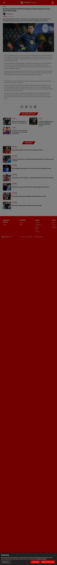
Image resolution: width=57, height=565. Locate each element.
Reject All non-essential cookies (48, 561)
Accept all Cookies (35, 561)
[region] (28, 559)
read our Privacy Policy (42, 559)
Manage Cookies (6, 561)
